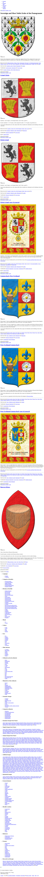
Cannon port (16, 758)
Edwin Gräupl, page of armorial (9, 202)
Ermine (15, 63)
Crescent (9, 722)
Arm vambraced (24, 756)
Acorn (4, 729)
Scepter (21, 769)
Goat (20, 739)
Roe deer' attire (15, 750)
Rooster (13, 742)
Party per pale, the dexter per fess (11, 608)
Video (6, 848)
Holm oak (39, 730)
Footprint (17, 749)
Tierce (6, 596)
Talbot (38, 742)
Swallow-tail (39, 750)
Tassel (6, 791)
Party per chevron (8, 614)
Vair (6, 642)
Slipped (1, 64)
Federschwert (14, 763)
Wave (35, 724)
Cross (6, 666)
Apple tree (10, 729)
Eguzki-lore (20, 730)
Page (25, 767)
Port (24, 768)
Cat (16, 738)
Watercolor (25, 130)
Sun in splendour (12, 724)
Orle (6, 672)
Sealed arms (7, 822)
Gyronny (6, 604)
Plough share (13, 768)
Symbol (23, 770)
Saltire (6, 678)
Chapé (6, 609)
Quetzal (4, 742)
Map (6, 830)
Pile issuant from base (9, 676)
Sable (23, 128)
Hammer (29, 764)
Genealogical (7, 828)
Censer (13, 759)
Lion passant (13, 740)
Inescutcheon (7, 667)
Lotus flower (26, 731)
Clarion (33, 759)
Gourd (33, 730)
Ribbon (36, 768)
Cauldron (35, 758)
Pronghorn (37, 741)
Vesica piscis (9, 563)
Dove (29, 738)
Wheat (23, 733)
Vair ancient (7, 643)
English (6, 576)
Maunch (30, 765)
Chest (26, 332)
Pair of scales (38, 767)
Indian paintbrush (8, 731)
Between (8, 333)
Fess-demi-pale (7, 714)
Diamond (17, 722)
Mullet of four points (12, 723)
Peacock (22, 741)
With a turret (12, 772)
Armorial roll (21, 268)
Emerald (21, 722)
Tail (3, 751)
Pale (6, 673)
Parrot (20, 741)
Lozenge (6, 704)
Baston (6, 682)
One (11, 64)
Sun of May (18, 724)
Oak (13, 732)
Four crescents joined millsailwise (30, 763)
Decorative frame (8, 823)
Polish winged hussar (19, 768)
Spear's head (5, 770)
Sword (20, 770)
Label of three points (8, 671)
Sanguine (6, 654)
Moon (40, 722)
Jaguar (40, 739)
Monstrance (19, 766)
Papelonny (7, 645)
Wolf (17, 128)
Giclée (6, 844)
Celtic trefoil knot (8, 759)
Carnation (7, 649)
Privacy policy (28, 875)
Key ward (9, 765)
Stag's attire (26, 750)
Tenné (6, 651)
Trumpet (4, 771)
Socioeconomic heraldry (9, 585)
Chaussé (6, 610)
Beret (13, 757)
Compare (6, 825)
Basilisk (11, 776)
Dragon (14, 776)
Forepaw (24, 749)
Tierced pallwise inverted (9, 601)
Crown (13, 64)
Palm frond (8, 750)
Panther (16, 741)
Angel (4, 776)
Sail (19, 769)
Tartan (6, 831)
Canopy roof (21, 758)
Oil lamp (17, 767)
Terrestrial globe (23, 724)
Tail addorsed (7, 751)
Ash (13, 729)
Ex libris (6, 816)
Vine (19, 733)
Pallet (6, 694)
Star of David (13, 770)
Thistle (12, 733)
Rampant (20, 128)
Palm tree (19, 732)
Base (6, 664)
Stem (36, 750)
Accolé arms (7, 827)
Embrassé (7, 611)
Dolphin (25, 738)
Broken (36, 757)
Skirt (38, 769)
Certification (7, 821)
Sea (40, 723)
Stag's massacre (31, 750)
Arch (17, 756)
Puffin (40, 741)
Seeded (4, 333)
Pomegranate (22, 63)
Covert (20, 748)
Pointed (19, 861)
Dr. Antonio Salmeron (11, 875)
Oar (15, 767)
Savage (17, 742)
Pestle (42, 767)
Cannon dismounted (9, 758)
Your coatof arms (4, 6)
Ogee (7, 335)
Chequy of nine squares (9, 702)
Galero (6, 790)
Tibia (16, 751)
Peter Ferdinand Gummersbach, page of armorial (15, 411)
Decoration (7, 787)
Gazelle (17, 739)
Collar (6, 785)
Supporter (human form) (9, 800)
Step (17, 770)
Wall (32, 771)
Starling (32, 742)
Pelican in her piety (31, 741)
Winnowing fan (5, 772)
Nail (36, 766)
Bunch (20, 729)
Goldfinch (23, 739)
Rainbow (29, 723)
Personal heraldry (8, 581)
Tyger (4, 743)
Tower (33, 770)
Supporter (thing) (8, 799)
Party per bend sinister (9, 595)
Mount (4, 723)
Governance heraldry (9, 582)
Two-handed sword (12, 771)
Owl (14, 741)
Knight (13, 765)
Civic (7, 565)
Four (20, 64)
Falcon (37, 738)
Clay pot (36, 759)
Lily (19, 731)
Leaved (5, 64)
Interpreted (14, 67)
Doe (21, 738)
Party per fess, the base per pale (10, 607)
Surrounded (8, 264)
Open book (22, 767)
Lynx (29, 740)
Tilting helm (7, 803)
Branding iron (28, 757)
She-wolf (26, 742)
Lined (39, 64)
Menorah (33, 765)
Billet (6, 701)
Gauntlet (13, 764)
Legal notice (23, 875)
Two (35, 64)
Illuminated (19, 130)
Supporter (7, 797)
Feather (7, 749)
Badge (6, 810)
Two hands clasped (32, 751)
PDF (6, 847)
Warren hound (11, 743)
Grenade (22, 764)
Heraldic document (8, 818)
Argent (12, 128)
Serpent (23, 742)
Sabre (14, 769)
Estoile (24, 722)
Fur (5, 635)
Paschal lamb (20, 777)
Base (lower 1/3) (8, 677)
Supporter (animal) (8, 798)
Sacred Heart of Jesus (34, 777)
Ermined (6, 639)
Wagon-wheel (27, 771)
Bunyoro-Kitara (30, 396)
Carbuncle (29, 758)
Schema (6, 826)
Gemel (6, 690)
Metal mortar (38, 765)
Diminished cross (8, 687)
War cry (6, 792)
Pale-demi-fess (7, 715)
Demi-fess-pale (7, 717)
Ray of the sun (34, 723)
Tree (15, 733)
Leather (24, 193)
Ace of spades (5, 756)
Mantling (6, 793)
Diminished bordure (8, 688)
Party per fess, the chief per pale (11, 605)
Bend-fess (7, 711)
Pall (5, 674)
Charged (22, 332)
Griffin (31, 776)
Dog (23, 738)
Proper (34, 332)
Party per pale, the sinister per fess (11, 606)
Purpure (6, 631)
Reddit (7, 571)
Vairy (6, 644)
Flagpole (19, 763)
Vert (7, 64)
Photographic (7, 843)
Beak (6, 748)
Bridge (33, 757)
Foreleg (20, 749)
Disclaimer (18, 875)
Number (12, 767)
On (9, 64)
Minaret (15, 766)
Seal (6, 815)
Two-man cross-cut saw (20, 771)
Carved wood (7, 854)
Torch (31, 770)
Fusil (6, 703)
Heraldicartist (4, 4)
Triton (17, 778)
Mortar (23, 766)
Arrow (35, 756)
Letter (21, 765)
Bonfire (15, 757)
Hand (27, 749)
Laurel (17, 731)
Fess (36, 332)
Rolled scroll (40, 768)
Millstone (8, 766)
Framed (6, 851)
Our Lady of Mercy (10, 777)
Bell (6, 757)
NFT (6, 846)
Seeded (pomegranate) (34, 63)
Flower (30, 730)
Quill (33, 768)
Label (6, 670)
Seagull (20, 742)
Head (30, 749)
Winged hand (25, 778)
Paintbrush (28, 767)
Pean (6, 641)
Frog (14, 739)
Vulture (6, 743)
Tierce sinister (7, 597)
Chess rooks (19, 759)
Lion (9, 740)
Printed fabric (7, 856)
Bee (22, 737)
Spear (41, 769)
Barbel (11, 737)
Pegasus (25, 777)
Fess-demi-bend (8, 713)
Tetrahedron (27, 770)
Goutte (27, 722)
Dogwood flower (6, 730)
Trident (42, 770)
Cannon (4, 758)
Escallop (4, 749)
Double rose (11, 730)
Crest (6, 784)
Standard (6, 813)
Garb (28, 128)
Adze (9, 756)
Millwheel (12, 766)
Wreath (6, 783)
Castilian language (28, 268)
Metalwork (7, 852)
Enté (6, 615)
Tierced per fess (8, 599)
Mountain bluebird (9, 741)
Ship (36, 769)
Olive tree (16, 732)
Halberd (26, 764)
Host (35, 764)
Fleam (22, 763)
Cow (19, 738)
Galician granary (6, 764)
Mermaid (4, 777)
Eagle (18, 332)
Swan (35, 742)
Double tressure (8, 693)
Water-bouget (35, 771)
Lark (3, 740)
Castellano (7, 577)
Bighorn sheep (29, 737)
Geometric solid (18, 764)
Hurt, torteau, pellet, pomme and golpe (12, 705)
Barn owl (14, 737)
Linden (22, 731)
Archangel (7, 776)
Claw (18, 748)
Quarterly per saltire (8, 603)
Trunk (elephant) (26, 751)
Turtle (41, 742)
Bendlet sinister (8, 686)
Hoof (34, 749)
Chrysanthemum (28, 729)
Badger (4, 737)
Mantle (6, 795)
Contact (1, 875)
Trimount (28, 724)
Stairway (9, 770)
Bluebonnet (16, 729)
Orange (6, 653)
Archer (19, 756)
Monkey (4, 741)
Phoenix (28, 777)
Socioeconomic (8, 67)
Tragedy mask (37, 770)
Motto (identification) (9, 789)
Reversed (26, 63)
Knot (15, 765)
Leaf (37, 749)
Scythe (27, 769)
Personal (7, 132)
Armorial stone (7, 855)
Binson (33, 737)
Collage (6, 849)
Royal (31, 332)
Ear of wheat (33, 748)
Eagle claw (28, 748)
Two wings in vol (40, 751)
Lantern (18, 765)
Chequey (6, 698)
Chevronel (7, 691)
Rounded (8, 130)
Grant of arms (7, 819)
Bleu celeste (7, 650)
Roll (35, 875)
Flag (6, 811)
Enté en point (7, 616)
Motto (6, 794)
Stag (30, 742)
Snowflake (5, 724)
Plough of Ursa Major (23, 723)
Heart (32, 749)
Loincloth (26, 765)
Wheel (39, 771)
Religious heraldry (8, 584)
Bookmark (22, 757)
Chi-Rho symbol (25, 759)
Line (23, 765)
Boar (7, 738)
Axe (37, 756)
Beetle (25, 737)
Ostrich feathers (8, 796)
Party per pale (9, 332)
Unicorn (20, 778)
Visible (33, 64)
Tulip (17, 733)
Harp (33, 764)
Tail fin (11, 751)
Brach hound (11, 738)
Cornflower (38, 729)
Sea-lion (11, 778)
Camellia (23, 729)
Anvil (15, 756)
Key (6, 765)
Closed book (40, 759)
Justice (40, 776)
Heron (29, 739)
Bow (25, 757)
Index (33, 875)
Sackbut (16, 769)
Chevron (6, 663)
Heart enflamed (36, 776)
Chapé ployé (7, 613)
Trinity (15, 778)
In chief (18, 333)
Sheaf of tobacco (32, 769)
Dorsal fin (24, 748)
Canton (6, 665)
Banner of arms (8, 812)
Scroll (25, 769)
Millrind (4, 766)
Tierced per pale (8, 598)
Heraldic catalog (8, 820)
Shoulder (19, 750)
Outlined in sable (13, 130)
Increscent (31, 722)
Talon (14, 751)
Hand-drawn (7, 850)
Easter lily (16, 730)
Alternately (17, 64)
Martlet (36, 740)
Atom (4, 722)
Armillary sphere (31, 756)
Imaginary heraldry (8, 586)
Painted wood (7, 853)
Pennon (6, 814)
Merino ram (40, 740)
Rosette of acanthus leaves (26, 64)
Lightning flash (36, 722)
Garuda (23, 776)
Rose (41, 332)
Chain (15, 759)
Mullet (7, 723)
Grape (36, 730)
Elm (23, 730)
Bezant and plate (8, 700)
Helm (6, 802)
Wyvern (30, 778)
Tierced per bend (8, 600)
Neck (39, 749)
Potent (31, 768)
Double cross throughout (9, 712)
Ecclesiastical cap (6, 763)
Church (29, 759)
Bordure (6, 662)
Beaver (20, 737)
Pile (5, 675)
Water (31, 724)
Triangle (6, 706)
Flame (8, 739)
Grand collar (14, 264)
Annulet (6, 699)
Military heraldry (8, 583)
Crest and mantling (34, 263)
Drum (28, 332)
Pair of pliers (33, 767)
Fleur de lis (14, 333)
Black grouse (37, 737)
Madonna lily (31, 731)
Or (29, 63)
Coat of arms (19, 67)
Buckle (39, 757)
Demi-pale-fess (7, 718)
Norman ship (8, 767)
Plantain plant (24, 732)
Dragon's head (18, 776)
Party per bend (7, 594)
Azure (14, 332)
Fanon (11, 763)
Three (18, 63)
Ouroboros (16, 777)
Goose (26, 739)
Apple (6, 729)
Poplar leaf (34, 732)
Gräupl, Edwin (4, 75)
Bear (17, 737)
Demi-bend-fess (8, 716)
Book (18, 757)
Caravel (25, 758)
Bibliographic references (9, 835)
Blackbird (4, 738)
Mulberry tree (9, 732)
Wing (6, 752)
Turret (7, 771)
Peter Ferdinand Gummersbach (9, 345)
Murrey (6, 652)
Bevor (6, 804)
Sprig (23, 750)
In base (22, 333)
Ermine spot (38, 748)
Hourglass (38, 764)
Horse (32, 739)
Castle (32, 758)
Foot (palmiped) (12, 749)
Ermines (6, 640)
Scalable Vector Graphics (9, 845)
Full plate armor (39, 763)
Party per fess (7, 593)
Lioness (25, 740)
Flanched (6, 617)
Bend (6, 660)
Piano (4, 768)
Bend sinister (7, 661)
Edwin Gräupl (4, 140)
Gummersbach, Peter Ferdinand (10, 276)
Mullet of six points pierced (30, 766)
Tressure (6, 692)
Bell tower (9, 757)
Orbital (17, 723)
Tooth (19, 751)
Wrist (10, 752)
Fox (12, 739)
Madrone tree (36, 731)
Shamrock (4, 733)
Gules (40, 63)
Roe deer (10, 742)
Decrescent (14, 722)
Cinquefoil (34, 729)
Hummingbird (36, 739)
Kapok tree (14, 731)
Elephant (34, 738)
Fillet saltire (7, 689)
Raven (7, 742)
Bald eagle (8, 737)
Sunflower (9, 733)
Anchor (12, 756)
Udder (4, 752)
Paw (11, 750)
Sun (8, 724)
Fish (6, 739)
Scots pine (41, 732)
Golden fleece (27, 776)
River (38, 723)
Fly (10, 739)
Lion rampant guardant (20, 740)
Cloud (6, 722)
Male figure (32, 740)
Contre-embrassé (8, 612)
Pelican (26, 741)
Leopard (6, 740)
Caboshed (12, 748)
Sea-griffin (8, 778)
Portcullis (27, 768)
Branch (8, 748)
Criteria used (7, 836)
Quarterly (9, 128)
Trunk (21, 751)
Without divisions (10, 63)
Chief (6, 669)
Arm (3, 748)
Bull (15, 738)
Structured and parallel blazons (10, 824)
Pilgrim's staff (7, 768)
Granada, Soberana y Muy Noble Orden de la (11, 69)
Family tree (7, 829)
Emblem (6, 817)
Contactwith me (4, 8)
